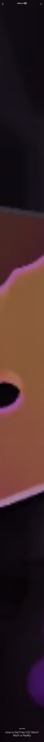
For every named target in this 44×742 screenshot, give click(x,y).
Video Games (22, 728)
